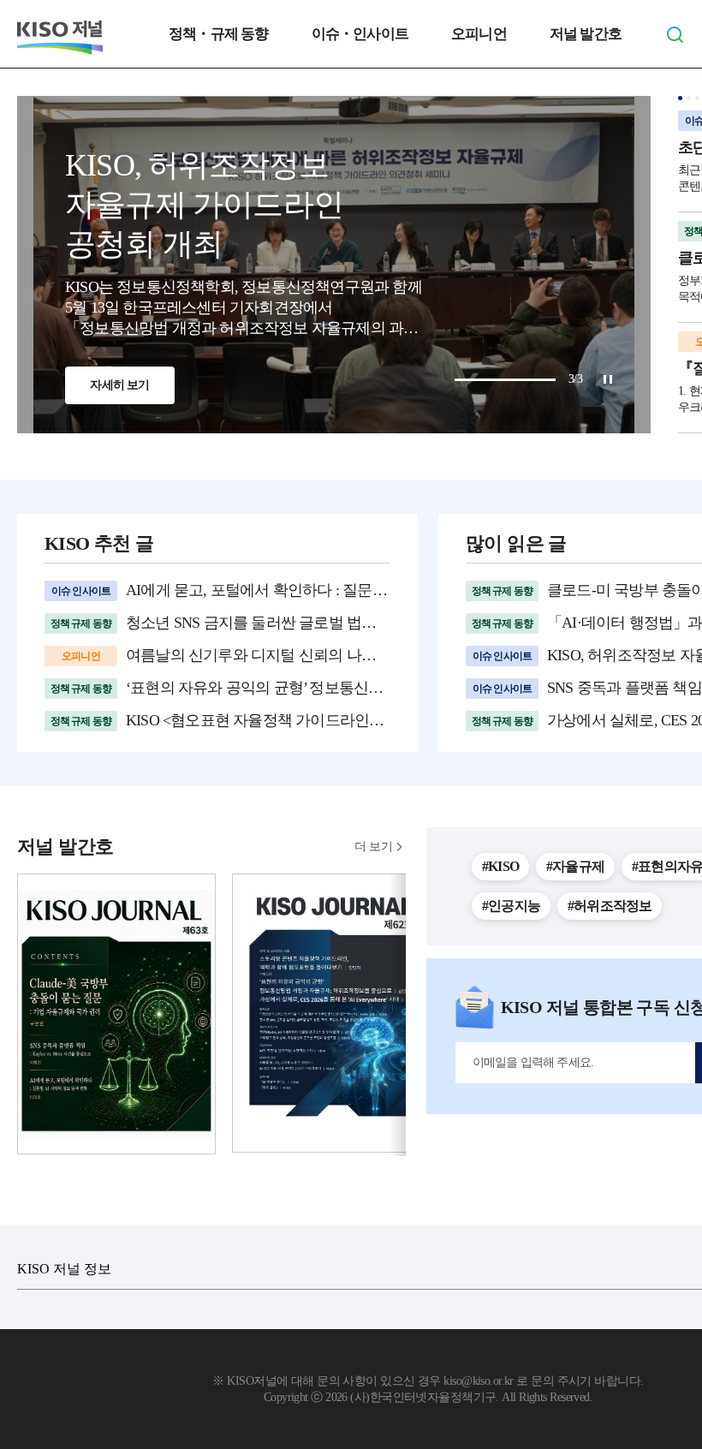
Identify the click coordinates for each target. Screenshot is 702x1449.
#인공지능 (511, 905)
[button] (680, 98)
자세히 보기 (119, 385)
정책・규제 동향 (219, 34)
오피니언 (479, 34)
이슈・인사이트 (360, 34)
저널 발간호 (586, 34)
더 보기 (373, 846)
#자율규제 (575, 866)
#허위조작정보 (609, 905)
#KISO (500, 866)
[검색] (674, 34)
